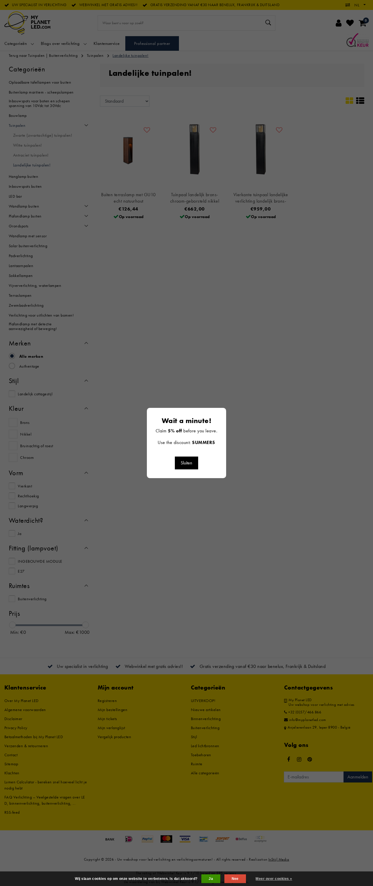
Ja (211, 879)
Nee (235, 879)
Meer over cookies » (274, 879)
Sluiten (186, 463)
